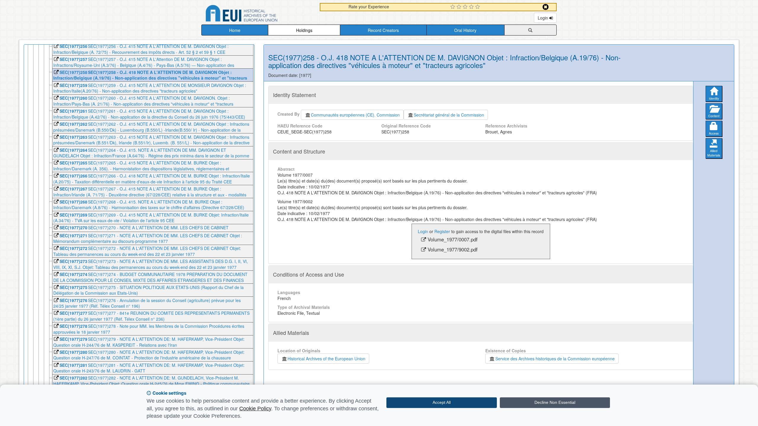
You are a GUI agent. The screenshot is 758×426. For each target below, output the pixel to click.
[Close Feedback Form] (545, 7)
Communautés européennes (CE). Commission (355, 115)
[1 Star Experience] (453, 7)
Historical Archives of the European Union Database (258, 14)
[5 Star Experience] (478, 7)
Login (543, 18)
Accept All (442, 402)
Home (234, 30)
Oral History (465, 30)
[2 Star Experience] (460, 7)
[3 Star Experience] (466, 7)
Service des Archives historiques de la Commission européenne (555, 359)
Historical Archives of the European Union (326, 359)
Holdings (304, 30)
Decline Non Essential (554, 402)
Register (442, 231)
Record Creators (383, 30)
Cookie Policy (255, 409)
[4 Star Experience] (472, 7)
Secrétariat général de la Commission (449, 115)
